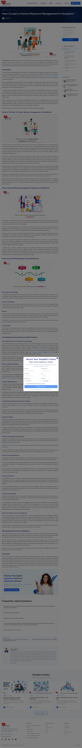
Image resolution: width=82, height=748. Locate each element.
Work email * (26, 373)
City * (42, 373)
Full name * (26, 368)
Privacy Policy (42, 383)
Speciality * (43, 378)
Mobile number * (44, 368)
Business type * (27, 378)
